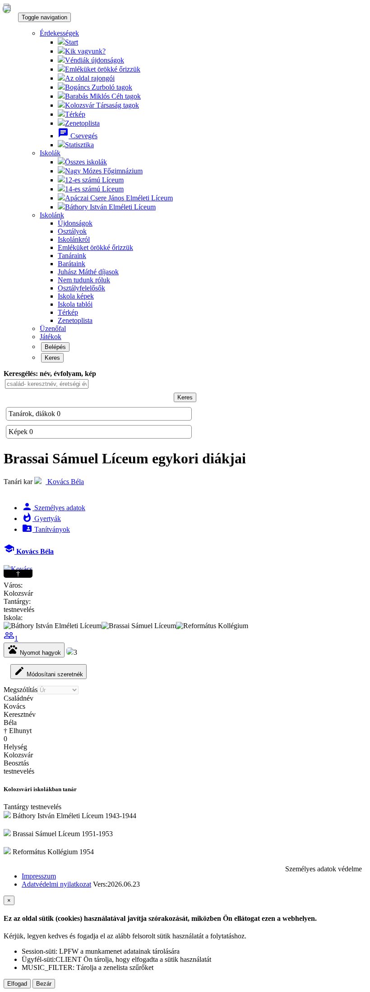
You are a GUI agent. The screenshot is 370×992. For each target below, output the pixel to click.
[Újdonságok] (7, 8)
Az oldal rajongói (90, 78)
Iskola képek (76, 296)
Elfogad (17, 983)
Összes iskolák (86, 162)
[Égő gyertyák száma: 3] (70, 652)
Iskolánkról (74, 239)
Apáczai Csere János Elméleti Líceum (119, 198)
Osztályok (72, 231)
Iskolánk (52, 215)
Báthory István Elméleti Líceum (110, 207)
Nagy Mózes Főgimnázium (104, 171)
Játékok (50, 336)
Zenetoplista (82, 123)
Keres (52, 357)
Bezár (43, 983)
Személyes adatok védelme (323, 869)
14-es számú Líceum (94, 189)
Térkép (75, 114)
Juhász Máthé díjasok (88, 272)
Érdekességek (59, 33)
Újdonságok (75, 223)
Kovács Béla (65, 481)
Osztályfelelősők (81, 288)
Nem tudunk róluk (84, 280)
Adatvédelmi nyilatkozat (56, 884)
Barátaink (71, 263)
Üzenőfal (53, 328)
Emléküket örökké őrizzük (102, 69)
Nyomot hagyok (34, 650)
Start (71, 42)
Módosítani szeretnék (48, 672)
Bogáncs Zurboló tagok (98, 87)
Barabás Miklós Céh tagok (103, 96)
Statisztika (79, 145)
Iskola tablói (75, 304)
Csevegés (77, 136)
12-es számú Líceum (94, 180)
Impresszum (39, 876)
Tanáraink (72, 255)
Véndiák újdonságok (94, 60)
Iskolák (50, 153)
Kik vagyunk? (85, 51)
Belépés (55, 347)
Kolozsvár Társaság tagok (102, 105)
